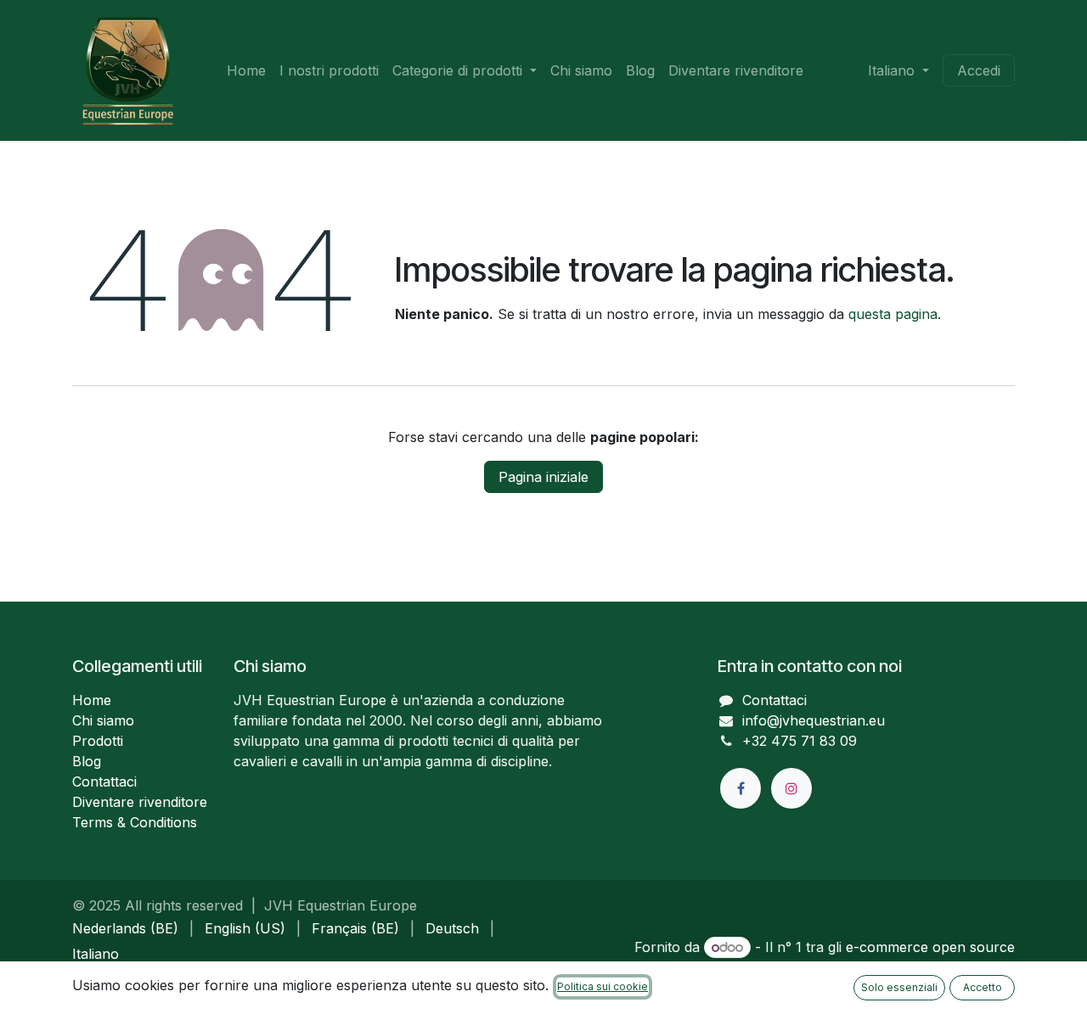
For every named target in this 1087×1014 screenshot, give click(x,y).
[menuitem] (246, 70)
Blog (86, 761)
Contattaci (104, 781)
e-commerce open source (930, 946)
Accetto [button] (982, 987)
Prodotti (97, 740)
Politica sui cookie (602, 986)
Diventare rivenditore (139, 801)
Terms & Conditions (134, 822)
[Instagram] (791, 788)
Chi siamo (103, 720)
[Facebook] (740, 788)
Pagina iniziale (543, 476)
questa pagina (893, 313)
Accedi (978, 70)
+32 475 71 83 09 (799, 740)
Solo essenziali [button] (899, 987)
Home (91, 700)
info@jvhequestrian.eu (813, 720)
